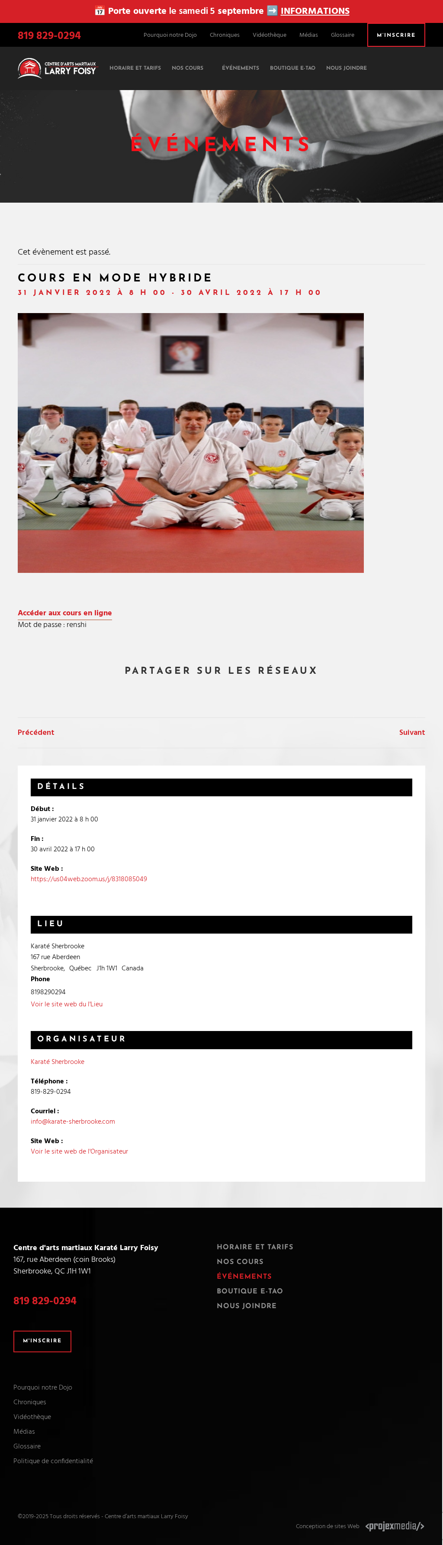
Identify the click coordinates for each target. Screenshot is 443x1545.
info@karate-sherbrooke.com (73, 1122)
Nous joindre (247, 1306)
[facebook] (405, 63)
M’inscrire (396, 35)
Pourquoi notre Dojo (170, 35)
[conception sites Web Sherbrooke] (395, 1527)
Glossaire (342, 35)
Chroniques (225, 35)
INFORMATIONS (315, 11)
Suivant (412, 733)
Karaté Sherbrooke (57, 1062)
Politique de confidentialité (53, 1461)
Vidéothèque (269, 35)
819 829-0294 (49, 36)
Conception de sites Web (328, 1527)
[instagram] (421, 63)
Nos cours (240, 1262)
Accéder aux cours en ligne (65, 613)
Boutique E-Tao (250, 1291)
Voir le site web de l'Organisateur (79, 1151)
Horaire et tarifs (255, 1247)
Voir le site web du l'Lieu (67, 1004)
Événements (244, 1276)
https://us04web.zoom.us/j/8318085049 (89, 879)
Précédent (36, 733)
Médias (308, 35)
